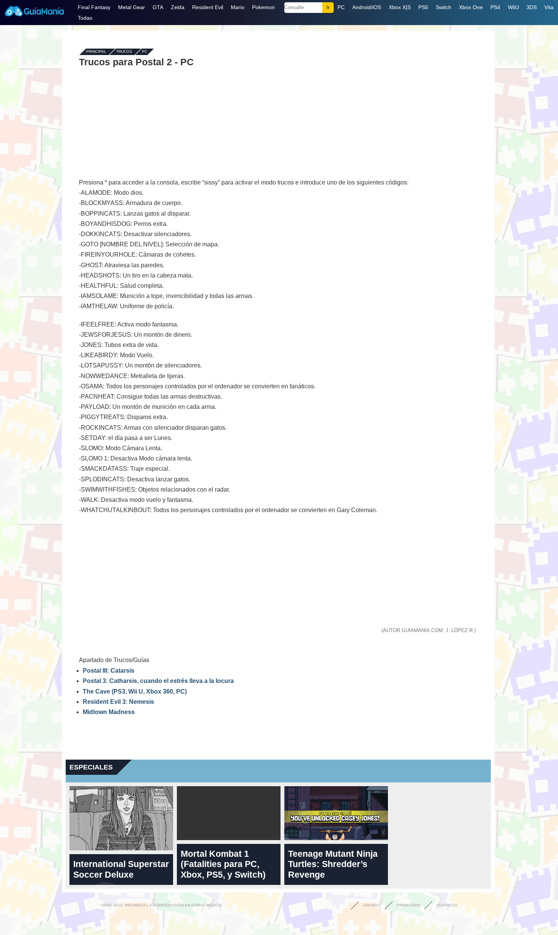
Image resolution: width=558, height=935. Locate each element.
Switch (443, 7)
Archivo (372, 905)
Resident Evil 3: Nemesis (118, 701)
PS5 (423, 7)
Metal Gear (131, 7)
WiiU (513, 7)
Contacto (447, 905)
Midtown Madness (109, 712)
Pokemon (263, 7)
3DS (531, 7)
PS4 (495, 7)
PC (341, 7)
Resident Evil (207, 7)
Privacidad (408, 905)
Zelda (177, 7)
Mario (237, 7)
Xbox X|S (400, 7)
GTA (158, 7)
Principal (96, 51)
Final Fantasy (94, 7)
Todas (85, 18)
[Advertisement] (278, 122)
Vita (548, 7)
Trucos (124, 51)
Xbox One (471, 7)
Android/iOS (366, 7)
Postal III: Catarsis (108, 670)
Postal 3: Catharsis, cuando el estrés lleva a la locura (158, 681)
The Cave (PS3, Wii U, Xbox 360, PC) (135, 691)
